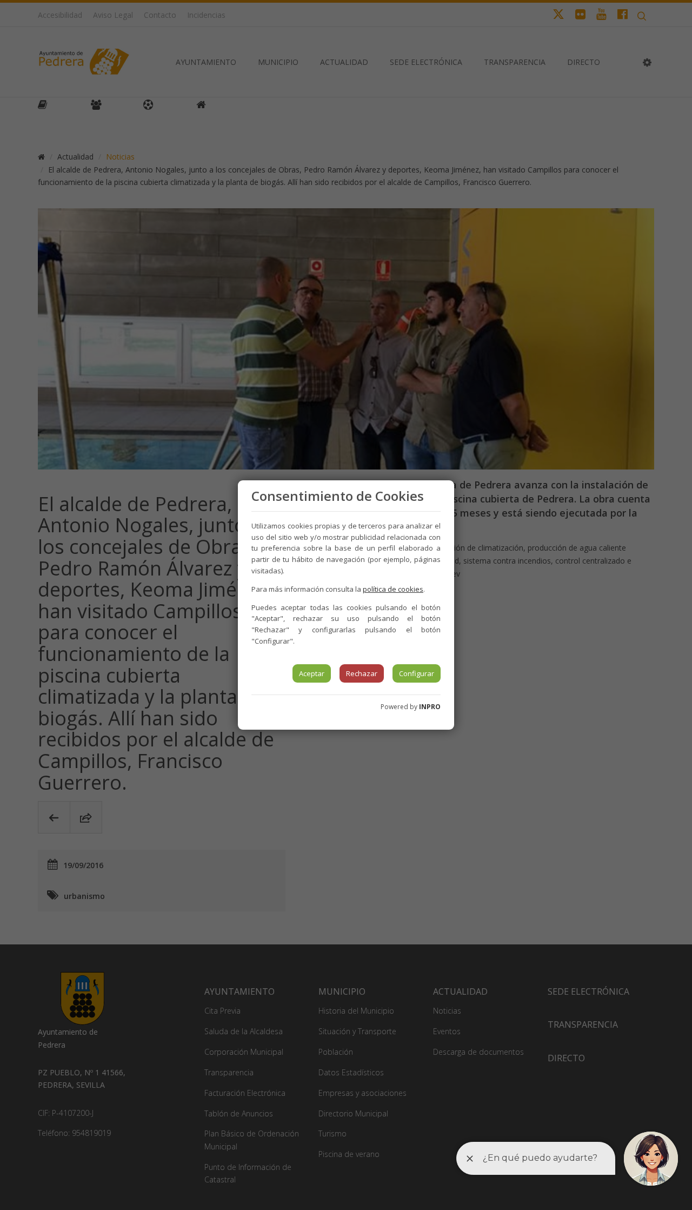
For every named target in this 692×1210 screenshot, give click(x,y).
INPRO (430, 706)
